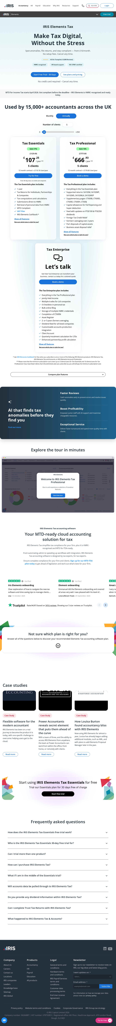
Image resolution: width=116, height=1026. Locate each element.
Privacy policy (17, 1008)
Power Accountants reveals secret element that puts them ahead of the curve (55, 727)
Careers (7, 969)
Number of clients (51, 124)
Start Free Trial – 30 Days (45, 74)
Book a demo (82, 175)
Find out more (14, 427)
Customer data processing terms (57, 990)
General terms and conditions (58, 966)
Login (107, 6)
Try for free (33, 175)
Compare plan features (58, 374)
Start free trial (58, 794)
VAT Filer (21, 211)
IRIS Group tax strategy (95, 1008)
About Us (8, 965)
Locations (8, 976)
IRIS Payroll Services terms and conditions (58, 981)
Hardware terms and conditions (57, 973)
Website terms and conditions (38, 1008)
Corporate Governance (73, 1008)
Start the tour (58, 495)
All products (32, 980)
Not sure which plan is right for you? (26, 222)
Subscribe (106, 986)
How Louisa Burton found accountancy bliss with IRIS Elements (90, 725)
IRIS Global (8, 996)
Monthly (49, 116)
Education (31, 976)
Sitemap (7, 992)
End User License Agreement (57, 996)
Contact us (8, 972)
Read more (10, 754)
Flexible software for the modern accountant (19, 723)
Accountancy (32, 965)
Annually (66, 116)
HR (28, 969)
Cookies (57, 1008)
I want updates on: (82, 972)
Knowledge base (11, 988)
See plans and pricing (72, 74)
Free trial (107, 14)
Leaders (7, 984)
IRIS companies (10, 980)
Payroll (30, 972)
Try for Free (102, 1020)
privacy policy (91, 995)
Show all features (21, 219)
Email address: (80, 982)
